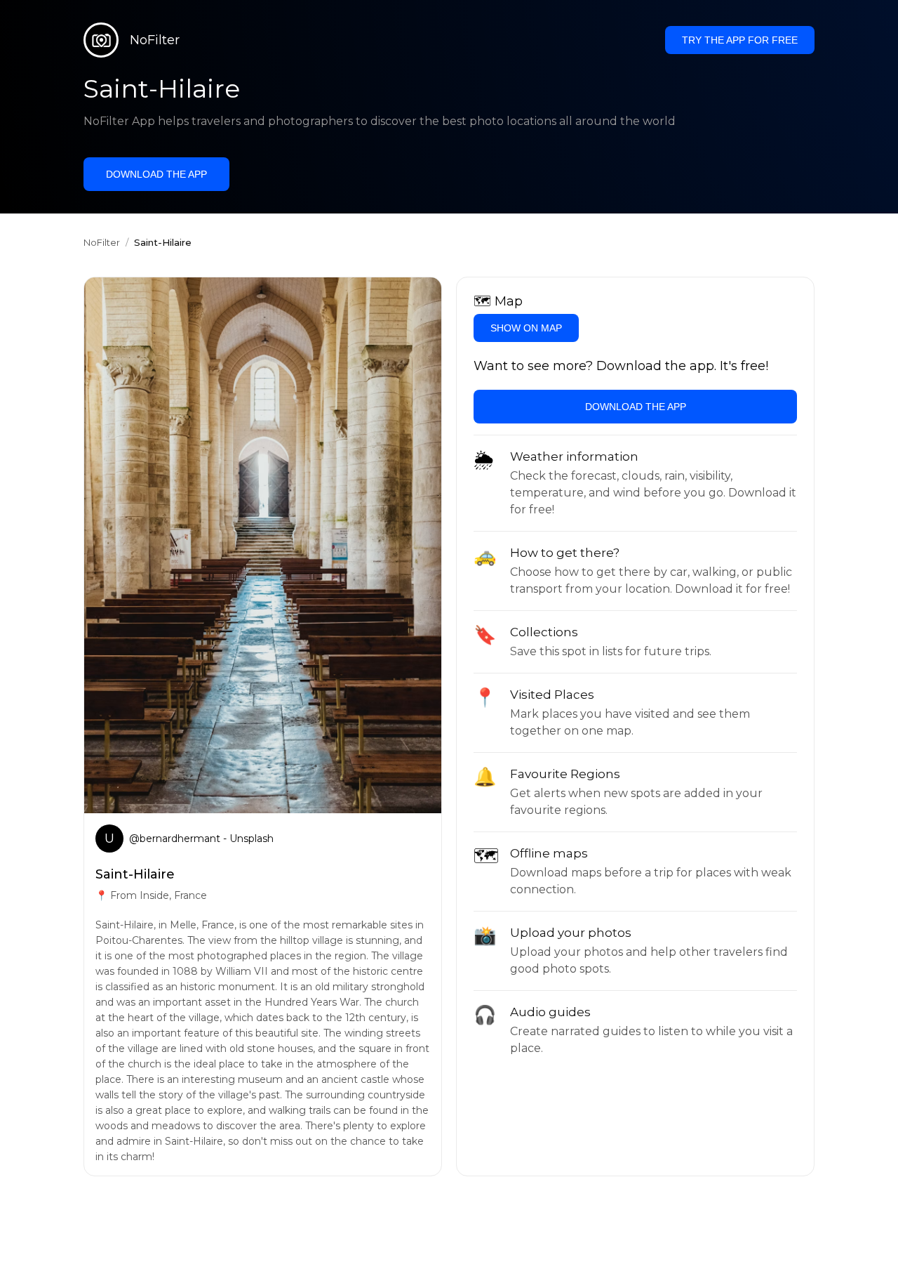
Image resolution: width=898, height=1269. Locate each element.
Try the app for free (740, 40)
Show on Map (526, 328)
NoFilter (101, 242)
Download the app (156, 174)
